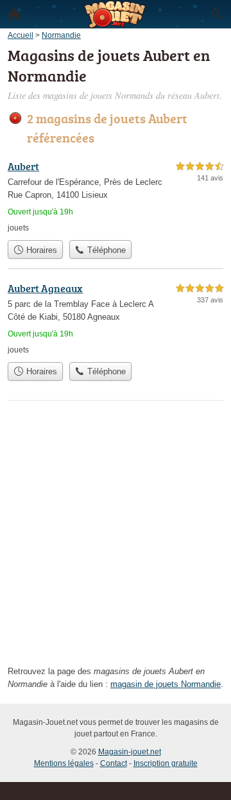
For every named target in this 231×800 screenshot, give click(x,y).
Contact (113, 763)
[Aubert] (115, 196)
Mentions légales (64, 763)
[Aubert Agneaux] (115, 318)
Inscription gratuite (165, 763)
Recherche (217, 14)
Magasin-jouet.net (129, 751)
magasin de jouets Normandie (165, 684)
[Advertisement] (115, 536)
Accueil (14, 14)
